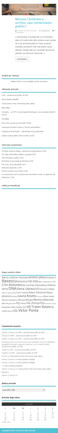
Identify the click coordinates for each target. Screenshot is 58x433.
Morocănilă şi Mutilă (10, 99)
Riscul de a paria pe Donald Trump (16, 123)
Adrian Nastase (19, 277)
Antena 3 (51, 277)
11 (5, 415)
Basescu (9, 281)
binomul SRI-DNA (27, 281)
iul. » (9, 422)
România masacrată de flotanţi (15, 161)
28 (31, 419)
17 (53, 415)
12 (14, 415)
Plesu (23, 303)
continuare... (22, 59)
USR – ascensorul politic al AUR (15, 95)
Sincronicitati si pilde (10, 158)
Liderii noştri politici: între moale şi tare (18, 135)
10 (53, 413)
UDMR (4, 311)
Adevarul (6, 277)
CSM (27, 285)
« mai (4, 422)
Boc (40, 281)
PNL (28, 303)
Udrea (9, 311)
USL (15, 310)
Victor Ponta (28, 310)
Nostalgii (5, 119)
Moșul (4, 372)
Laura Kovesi (27, 296)
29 (38, 419)
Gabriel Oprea (7, 293)
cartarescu (47, 281)
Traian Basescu (42, 306)
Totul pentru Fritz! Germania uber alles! (18, 103)
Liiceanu (40, 296)
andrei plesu (37, 277)
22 (38, 417)
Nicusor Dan (11, 303)
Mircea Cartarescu (10, 300)
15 (38, 415)
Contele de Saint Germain (27, 30)
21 (31, 417)
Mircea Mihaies (25, 299)
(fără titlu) (6, 108)
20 (23, 417)
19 (14, 417)
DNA (12, 288)
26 (14, 419)
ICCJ (14, 292)
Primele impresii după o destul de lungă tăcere (22, 151)
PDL (18, 303)
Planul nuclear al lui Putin (12, 171)
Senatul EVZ (21, 307)
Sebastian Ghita (8, 307)
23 (45, 417)
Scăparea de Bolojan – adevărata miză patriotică (22, 131)
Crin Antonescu (13, 284)
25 (5, 419)
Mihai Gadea (48, 296)
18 (5, 417)
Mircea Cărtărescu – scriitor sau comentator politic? (33, 22)
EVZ (36, 289)
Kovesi (14, 296)
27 (23, 419)
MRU (4, 303)
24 (53, 417)
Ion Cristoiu (22, 292)
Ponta (35, 303)
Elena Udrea (25, 289)
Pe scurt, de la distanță (11, 164)
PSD (42, 303)
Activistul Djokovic (9, 167)
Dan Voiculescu (38, 285)
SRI (29, 307)
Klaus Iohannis (37, 292)
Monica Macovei (44, 299)
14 (31, 415)
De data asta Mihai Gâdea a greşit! (16, 154)
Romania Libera (50, 303)
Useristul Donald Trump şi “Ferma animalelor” (21, 127)
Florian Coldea (46, 288)
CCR (53, 281)
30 (45, 419)
